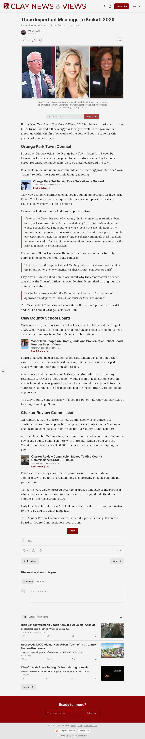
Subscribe (121, 6)
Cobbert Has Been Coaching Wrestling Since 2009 (45, 628)
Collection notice (90, 725)
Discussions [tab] (42, 617)
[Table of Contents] (3, 369)
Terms (80, 725)
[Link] (17, 146)
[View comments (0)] (34, 40)
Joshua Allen (34, 31)
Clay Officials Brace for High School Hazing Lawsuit (54, 667)
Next (115, 561)
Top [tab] (24, 617)
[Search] (104, 6)
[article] (72, 630)
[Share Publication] (110, 6)
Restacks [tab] (40, 581)
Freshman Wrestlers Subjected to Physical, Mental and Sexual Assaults (55, 671)
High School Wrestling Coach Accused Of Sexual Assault (58, 624)
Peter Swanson (37, 348)
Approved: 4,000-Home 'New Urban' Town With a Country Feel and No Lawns (59, 646)
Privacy (73, 725)
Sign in (136, 6)
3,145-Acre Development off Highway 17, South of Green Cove (51, 652)
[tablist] (33, 581)
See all (26, 687)
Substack (61, 736)
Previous (31, 561)
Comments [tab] (28, 581)
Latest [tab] (32, 617)
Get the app (84, 730)
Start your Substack (67, 730)
